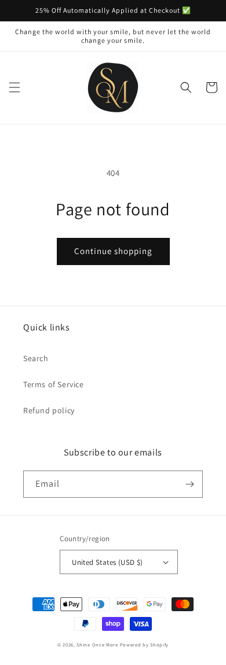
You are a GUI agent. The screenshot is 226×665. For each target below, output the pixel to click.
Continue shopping (113, 250)
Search (36, 358)
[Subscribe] (189, 484)
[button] (14, 87)
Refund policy (49, 410)
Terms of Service (53, 384)
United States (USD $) (107, 562)
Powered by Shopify (144, 644)
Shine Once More (97, 644)
